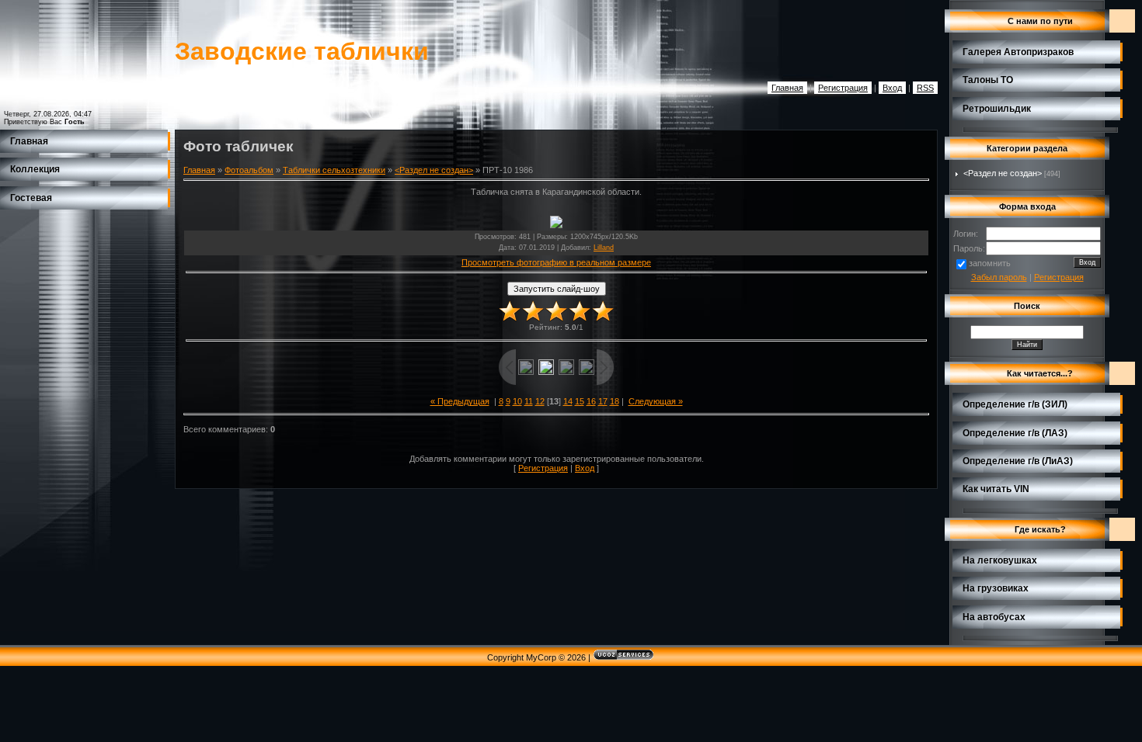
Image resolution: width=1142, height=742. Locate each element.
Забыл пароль (999, 277)
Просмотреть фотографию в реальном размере (556, 262)
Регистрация (843, 87)
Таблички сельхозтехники (334, 170)
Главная (787, 87)
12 (540, 401)
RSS (925, 87)
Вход (892, 87)
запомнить (990, 263)
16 (591, 401)
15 (579, 401)
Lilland (604, 247)
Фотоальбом (249, 170)
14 (568, 401)
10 (517, 401)
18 (614, 401)
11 (528, 401)
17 (603, 401)
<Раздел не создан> (434, 170)
